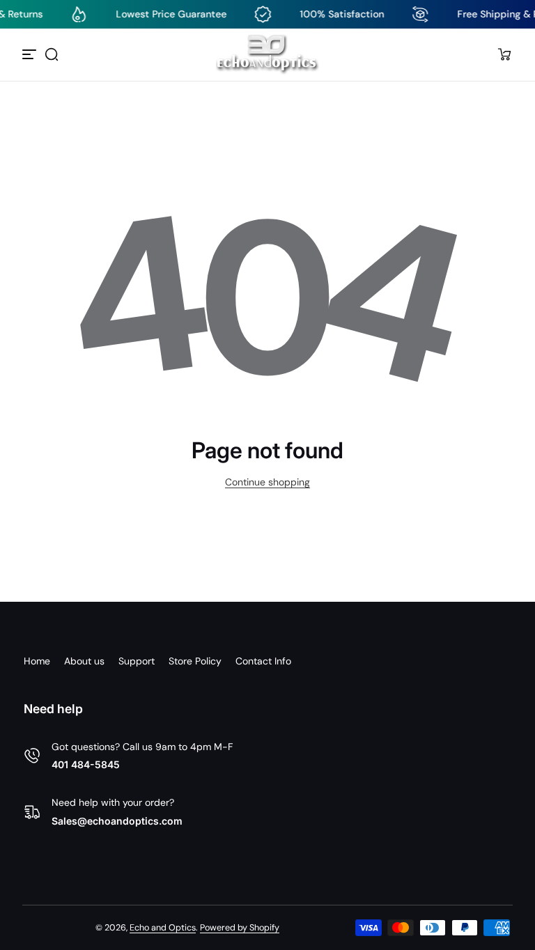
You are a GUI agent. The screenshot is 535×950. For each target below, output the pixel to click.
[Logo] (267, 54)
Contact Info (263, 661)
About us (84, 661)
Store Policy (195, 661)
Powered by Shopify (239, 927)
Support (136, 661)
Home (37, 661)
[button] (51, 54)
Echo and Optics (163, 927)
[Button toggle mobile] (30, 54)
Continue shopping (267, 482)
